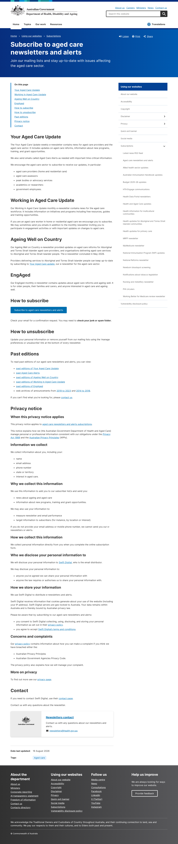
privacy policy (55, 624)
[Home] (44, 10)
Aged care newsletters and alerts (138, 160)
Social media (126, 138)
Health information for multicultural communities (138, 212)
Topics (27, 24)
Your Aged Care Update (27, 90)
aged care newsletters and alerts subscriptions (67, 424)
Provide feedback (144, 793)
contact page (66, 698)
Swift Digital (65, 562)
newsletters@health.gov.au (64, 730)
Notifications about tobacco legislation (140, 274)
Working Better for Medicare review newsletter (144, 296)
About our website (129, 94)
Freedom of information (23, 799)
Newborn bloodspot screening (136, 267)
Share (150, 36)
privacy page (44, 679)
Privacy (124, 123)
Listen (126, 36)
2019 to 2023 (64, 390)
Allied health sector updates (135, 167)
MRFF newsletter (130, 238)
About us (120, 7)
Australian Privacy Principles (44, 437)
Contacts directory (20, 807)
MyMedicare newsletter (133, 245)
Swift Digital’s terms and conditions (57, 629)
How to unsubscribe (25, 112)
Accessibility (126, 101)
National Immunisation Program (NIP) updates (144, 253)
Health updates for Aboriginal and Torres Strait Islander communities (144, 222)
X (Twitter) (96, 799)
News (151, 7)
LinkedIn (95, 795)
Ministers (141, 7)
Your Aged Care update (42, 264)
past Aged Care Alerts (28, 372)
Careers (130, 7)
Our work (40, 24)
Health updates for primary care (137, 231)
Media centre (98, 779)
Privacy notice (21, 121)
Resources (56, 24)
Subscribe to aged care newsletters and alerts (38, 310)
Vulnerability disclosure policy (134, 304)
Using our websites (32, 36)
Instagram (96, 807)
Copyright (125, 109)
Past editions (21, 116)
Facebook (96, 791)
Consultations (98, 787)
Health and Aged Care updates (137, 204)
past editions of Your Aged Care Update (37, 368)
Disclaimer (125, 116)
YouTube (95, 803)
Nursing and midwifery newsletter (138, 282)
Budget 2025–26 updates (134, 182)
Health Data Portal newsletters (136, 196)
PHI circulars (128, 289)
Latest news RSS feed (133, 153)
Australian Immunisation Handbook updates (142, 175)
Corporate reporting (21, 791)
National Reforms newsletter (136, 260)
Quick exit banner (129, 131)
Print (137, 36)
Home (16, 24)
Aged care (39, 757)
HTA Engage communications (136, 189)
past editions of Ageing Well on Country (37, 377)
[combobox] (133, 14)
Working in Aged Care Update (30, 94)
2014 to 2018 (83, 390)
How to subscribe (23, 107)
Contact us (161, 7)
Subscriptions (53, 36)
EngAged (19, 103)
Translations (158, 24)
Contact (18, 125)
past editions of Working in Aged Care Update (40, 381)
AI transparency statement (24, 795)
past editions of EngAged (29, 386)
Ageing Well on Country (26, 99)
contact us (66, 397)
